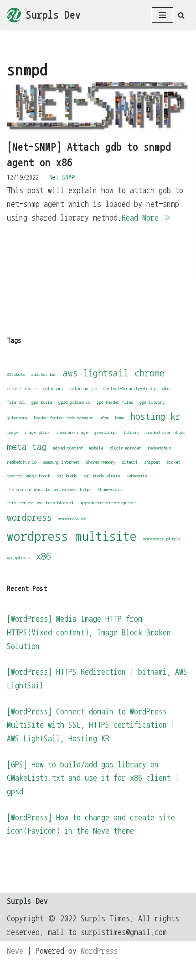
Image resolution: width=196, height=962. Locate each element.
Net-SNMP (62, 177)
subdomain (136, 475)
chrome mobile (21, 388)
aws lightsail (95, 373)
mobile (96, 447)
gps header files (115, 402)
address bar (44, 374)
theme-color (110, 489)
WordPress (99, 951)
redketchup (159, 447)
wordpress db (72, 518)
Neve (15, 951)
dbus (166, 388)
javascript (105, 432)
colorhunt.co (83, 388)
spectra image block (28, 475)
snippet (152, 462)
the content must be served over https (49, 489)
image (12, 432)
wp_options (18, 557)
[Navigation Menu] (162, 15)
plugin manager (125, 447)
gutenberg (17, 417)
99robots (16, 374)
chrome (149, 373)
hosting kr (155, 416)
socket (173, 462)
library (131, 432)
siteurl (130, 462)
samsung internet (61, 462)
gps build (41, 402)
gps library (152, 402)
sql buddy (67, 475)
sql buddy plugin (101, 475)
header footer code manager (63, 417)
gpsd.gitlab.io (74, 402)
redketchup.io (21, 462)
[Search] (181, 15)
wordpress (29, 517)
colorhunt (53, 388)
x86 (43, 556)
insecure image (72, 432)
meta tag (27, 446)
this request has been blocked (40, 502)
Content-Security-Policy (129, 388)
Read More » (146, 218)
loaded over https (165, 432)
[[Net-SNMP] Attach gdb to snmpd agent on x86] (98, 106)
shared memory (100, 462)
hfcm (103, 417)
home (119, 417)
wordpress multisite (72, 536)
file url (16, 402)
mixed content (68, 447)
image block (37, 432)
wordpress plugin (161, 538)
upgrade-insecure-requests (107, 502)
